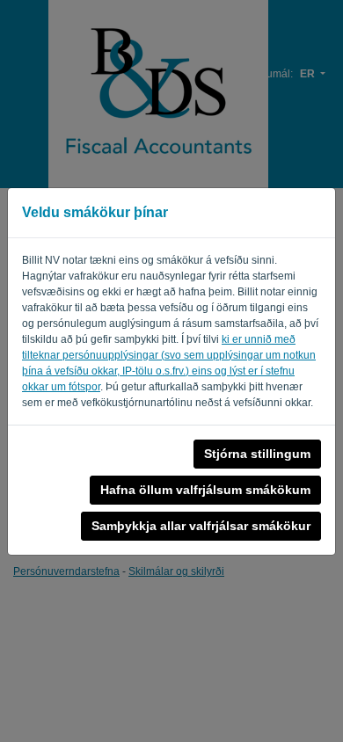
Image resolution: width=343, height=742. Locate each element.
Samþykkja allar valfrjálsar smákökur (200, 526)
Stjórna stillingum (257, 454)
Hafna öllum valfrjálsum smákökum (205, 490)
